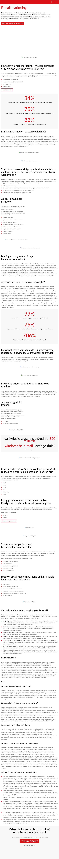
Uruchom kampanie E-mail (9, 521)
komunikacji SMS (19, 73)
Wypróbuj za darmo (29, 841)
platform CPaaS (11, 267)
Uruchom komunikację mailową (12, 23)
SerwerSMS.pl (7, 2)
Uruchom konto (7, 89)
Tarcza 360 (6, 421)
